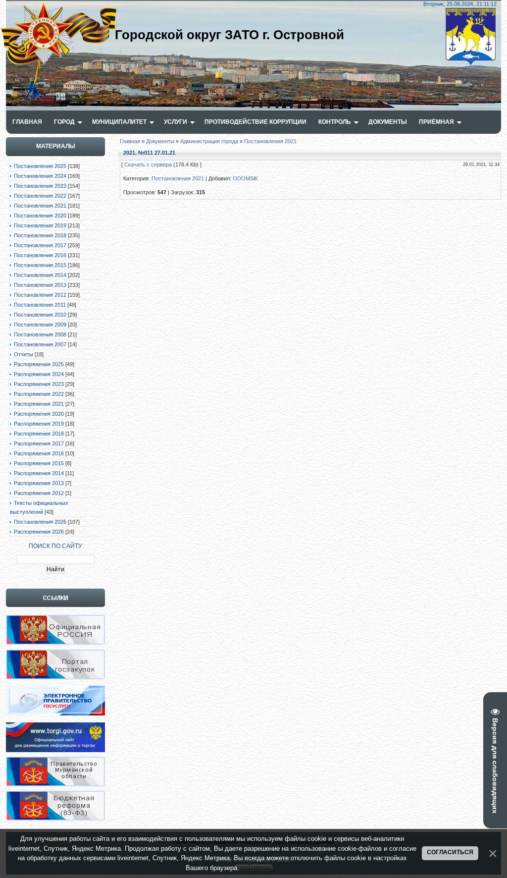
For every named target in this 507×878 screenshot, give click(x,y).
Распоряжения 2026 (39, 532)
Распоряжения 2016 (39, 453)
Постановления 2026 (40, 522)
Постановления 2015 (40, 265)
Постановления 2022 (40, 196)
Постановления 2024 (40, 176)
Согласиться (450, 852)
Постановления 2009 (40, 325)
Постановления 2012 (40, 295)
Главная (130, 141)
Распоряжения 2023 (39, 384)
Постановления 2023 (40, 186)
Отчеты (23, 354)
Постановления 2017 (40, 245)
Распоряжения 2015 (39, 463)
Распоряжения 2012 (39, 493)
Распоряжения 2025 (39, 364)
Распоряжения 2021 (39, 404)
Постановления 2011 (40, 305)
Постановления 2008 (40, 334)
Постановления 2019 (40, 225)
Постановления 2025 (40, 166)
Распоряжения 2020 (39, 414)
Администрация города (209, 141)
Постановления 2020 (40, 216)
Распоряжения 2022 (39, 394)
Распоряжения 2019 (39, 424)
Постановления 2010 (40, 315)
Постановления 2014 (40, 275)
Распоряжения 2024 (39, 374)
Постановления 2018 (40, 235)
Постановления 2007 (40, 344)
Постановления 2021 (40, 206)
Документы (160, 141)
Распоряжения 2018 (39, 434)
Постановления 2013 (40, 285)
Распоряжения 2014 (39, 473)
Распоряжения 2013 (39, 483)
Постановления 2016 (40, 255)
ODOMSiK (245, 178)
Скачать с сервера (148, 164)
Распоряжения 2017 (39, 443)
